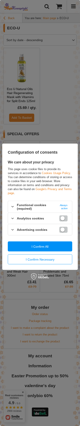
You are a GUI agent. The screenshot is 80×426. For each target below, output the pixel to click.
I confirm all (40, 246)
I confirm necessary (40, 259)
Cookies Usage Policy (56, 173)
